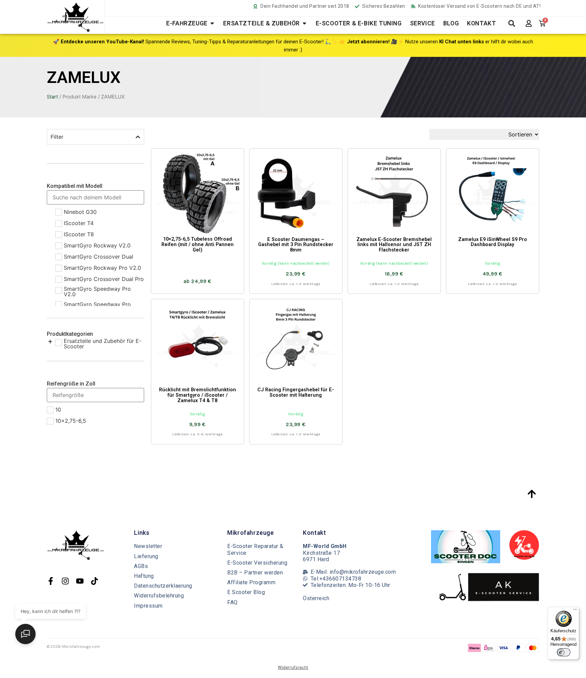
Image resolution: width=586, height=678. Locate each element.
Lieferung (146, 556)
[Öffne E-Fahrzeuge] (212, 23)
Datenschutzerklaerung (163, 586)
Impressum (148, 606)
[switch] (563, 652)
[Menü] (575, 611)
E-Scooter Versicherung (257, 563)
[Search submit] (511, 23)
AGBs (141, 566)
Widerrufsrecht (293, 667)
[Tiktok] (94, 581)
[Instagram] (65, 581)
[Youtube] (80, 581)
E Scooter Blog (246, 592)
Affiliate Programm (251, 582)
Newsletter (148, 546)
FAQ (232, 602)
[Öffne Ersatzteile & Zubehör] (304, 23)
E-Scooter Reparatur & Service (255, 549)
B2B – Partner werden (255, 572)
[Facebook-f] (51, 581)
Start (52, 97)
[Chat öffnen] (25, 634)
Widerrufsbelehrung (159, 595)
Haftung (144, 576)
